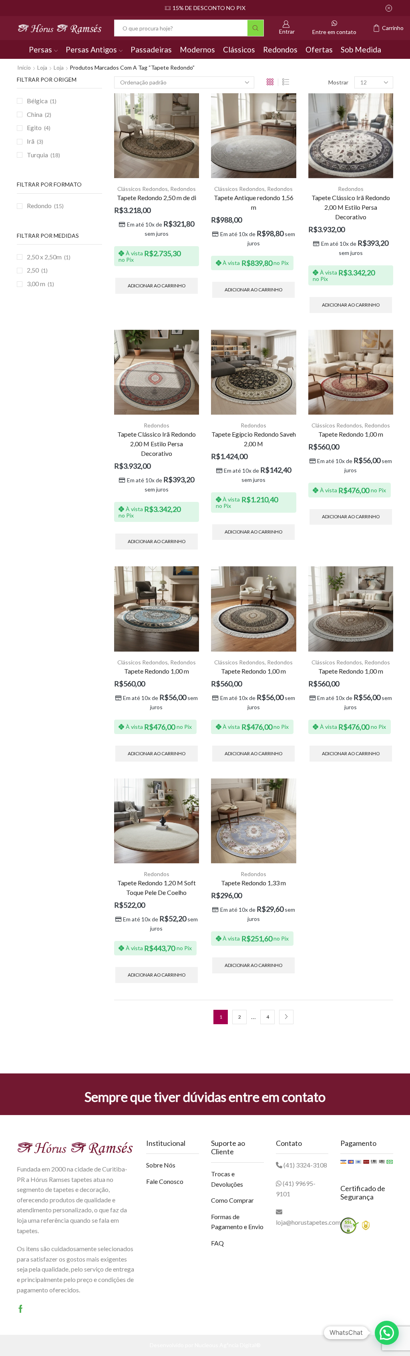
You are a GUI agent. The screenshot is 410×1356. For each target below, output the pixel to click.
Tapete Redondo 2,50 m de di (156, 197)
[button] (387, 1333)
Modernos (197, 49)
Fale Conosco (164, 1181)
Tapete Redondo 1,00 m (350, 434)
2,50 (33, 270)
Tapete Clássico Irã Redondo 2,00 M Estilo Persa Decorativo (351, 207)
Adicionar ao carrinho (156, 286)
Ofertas (319, 49)
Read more (231, 7)
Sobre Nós (160, 1165)
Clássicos (239, 49)
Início (24, 67)
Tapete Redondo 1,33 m (253, 883)
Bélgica (37, 100)
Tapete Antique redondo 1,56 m (253, 202)
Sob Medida (361, 49)
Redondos (280, 49)
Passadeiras (151, 49)
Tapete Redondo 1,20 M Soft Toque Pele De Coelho (156, 887)
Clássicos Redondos (142, 188)
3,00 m (36, 283)
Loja (42, 67)
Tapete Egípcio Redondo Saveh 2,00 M (253, 438)
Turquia (37, 154)
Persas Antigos (91, 49)
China (34, 114)
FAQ (217, 1243)
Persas (40, 49)
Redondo (39, 205)
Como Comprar (232, 1200)
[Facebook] (20, 1309)
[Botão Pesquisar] (255, 28)
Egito (34, 127)
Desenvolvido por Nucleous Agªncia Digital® (205, 1345)
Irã (30, 141)
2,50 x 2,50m (44, 257)
